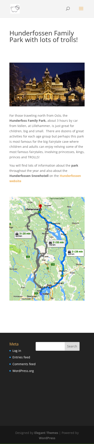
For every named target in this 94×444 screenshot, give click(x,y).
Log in (16, 351)
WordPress (47, 438)
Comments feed (24, 364)
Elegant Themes (46, 433)
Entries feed (21, 357)
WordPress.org (23, 371)
